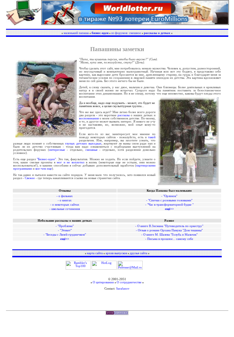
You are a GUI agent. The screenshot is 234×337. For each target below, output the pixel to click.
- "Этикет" (65, 230)
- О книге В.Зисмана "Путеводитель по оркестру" (169, 226)
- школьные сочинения (64, 208)
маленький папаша (76, 33)
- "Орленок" (169, 196)
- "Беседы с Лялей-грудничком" (64, 234)
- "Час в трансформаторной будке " (169, 204)
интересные (57, 149)
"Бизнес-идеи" (46, 159)
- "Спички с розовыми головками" (169, 200)
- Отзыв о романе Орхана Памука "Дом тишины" (169, 230)
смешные (91, 149)
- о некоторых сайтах (64, 204)
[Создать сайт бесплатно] (117, 314)
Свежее (30, 178)
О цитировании (103, 282)
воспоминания (89, 118)
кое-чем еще (43, 168)
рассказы (124, 115)
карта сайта (95, 253)
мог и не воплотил (70, 162)
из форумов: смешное (126, 33)
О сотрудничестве (129, 282)
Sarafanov (123, 288)
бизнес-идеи (100, 33)
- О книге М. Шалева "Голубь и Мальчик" (169, 234)
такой (152, 137)
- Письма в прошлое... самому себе (169, 238)
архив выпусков (117, 253)
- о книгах (65, 200)
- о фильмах (65, 196)
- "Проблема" (65, 226)
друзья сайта (138, 253)
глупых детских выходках (83, 143)
